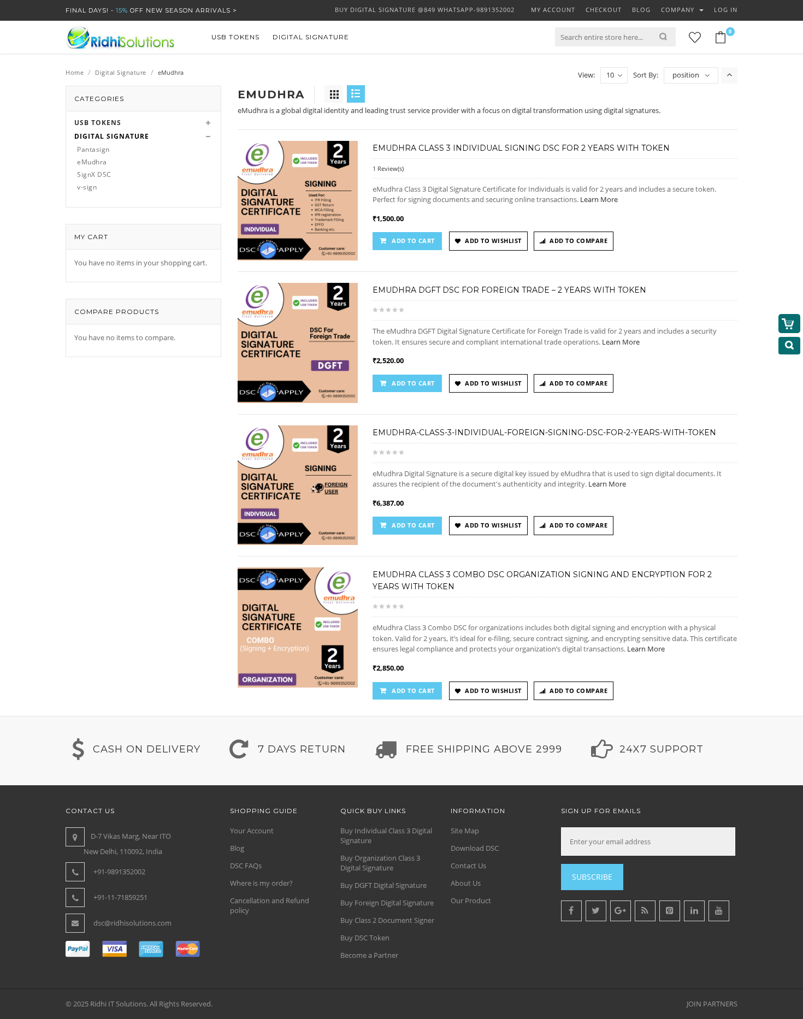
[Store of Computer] (120, 37)
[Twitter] (596, 910)
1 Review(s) (388, 168)
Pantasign (93, 149)
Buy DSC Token (364, 938)
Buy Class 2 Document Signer (387, 920)
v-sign (87, 187)
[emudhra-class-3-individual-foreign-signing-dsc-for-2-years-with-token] (298, 484)
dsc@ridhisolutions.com (132, 923)
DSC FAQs (246, 865)
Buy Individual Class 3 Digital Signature (386, 835)
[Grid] (333, 94)
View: (586, 75)
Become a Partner (369, 955)
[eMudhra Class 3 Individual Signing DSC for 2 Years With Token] (298, 200)
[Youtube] (718, 910)
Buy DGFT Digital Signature (383, 885)
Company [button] (678, 9)
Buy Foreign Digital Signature (387, 903)
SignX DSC (94, 174)
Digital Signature (120, 72)
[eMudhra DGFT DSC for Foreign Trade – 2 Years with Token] (298, 342)
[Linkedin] (694, 910)
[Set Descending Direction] (729, 75)
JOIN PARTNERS (712, 1004)
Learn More (599, 199)
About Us (466, 883)
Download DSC (475, 848)
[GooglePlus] (620, 910)
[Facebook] (571, 910)
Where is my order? (261, 883)
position (685, 75)
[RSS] (645, 910)
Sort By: (645, 75)
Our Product (471, 900)
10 (610, 75)
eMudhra (92, 162)
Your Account (252, 831)
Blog (237, 848)
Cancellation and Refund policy (269, 905)
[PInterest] (669, 910)
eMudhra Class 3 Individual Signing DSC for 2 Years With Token (521, 148)
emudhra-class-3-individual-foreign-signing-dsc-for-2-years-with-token (544, 432)
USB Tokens (97, 122)
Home (75, 72)
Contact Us (468, 865)
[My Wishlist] (695, 37)
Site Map (465, 831)
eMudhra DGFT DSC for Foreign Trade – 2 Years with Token (509, 290)
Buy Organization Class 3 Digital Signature (380, 863)
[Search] (667, 36)
